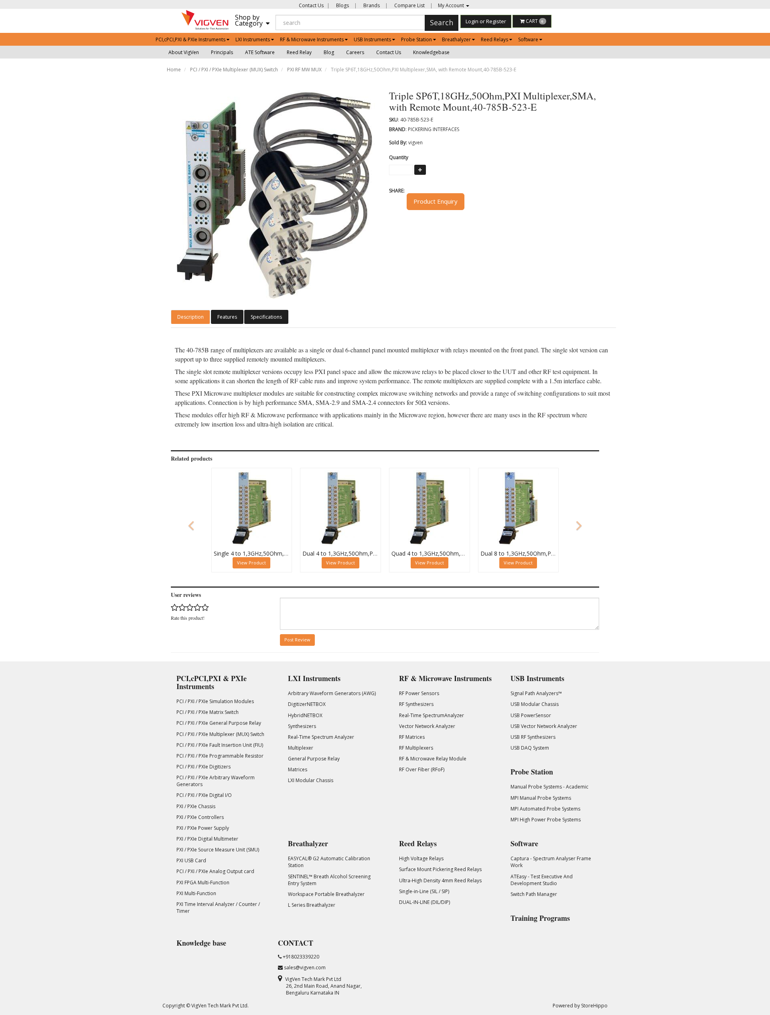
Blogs (342, 5)
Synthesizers (302, 726)
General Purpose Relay (314, 758)
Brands (371, 5)
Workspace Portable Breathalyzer (326, 894)
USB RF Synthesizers (533, 737)
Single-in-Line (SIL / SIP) (424, 891)
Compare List (409, 5)
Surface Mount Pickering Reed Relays (440, 869)
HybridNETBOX (305, 715)
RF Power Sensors (419, 693)
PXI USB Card (191, 860)
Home (174, 69)
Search (441, 22)
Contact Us (311, 5)
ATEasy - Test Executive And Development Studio (542, 880)
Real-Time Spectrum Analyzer (321, 737)
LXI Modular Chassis (310, 780)
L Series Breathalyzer (311, 905)
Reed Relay (299, 52)
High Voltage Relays (421, 858)
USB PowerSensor (531, 715)
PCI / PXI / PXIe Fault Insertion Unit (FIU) (219, 745)
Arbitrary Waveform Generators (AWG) (332, 693)
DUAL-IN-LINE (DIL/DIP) (424, 902)
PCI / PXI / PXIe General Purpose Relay (218, 723)
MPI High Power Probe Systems (546, 819)
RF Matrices (412, 737)
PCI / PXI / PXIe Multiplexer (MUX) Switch (234, 69)
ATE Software (260, 52)
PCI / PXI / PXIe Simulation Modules (215, 701)
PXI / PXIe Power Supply (202, 828)
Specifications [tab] (266, 316)
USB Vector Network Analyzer (544, 726)
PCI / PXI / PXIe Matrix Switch (207, 712)
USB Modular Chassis (535, 704)
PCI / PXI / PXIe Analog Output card (215, 871)
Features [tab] (227, 316)
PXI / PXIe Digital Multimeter (207, 838)
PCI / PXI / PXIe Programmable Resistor (219, 755)
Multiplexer (300, 747)
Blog (329, 52)
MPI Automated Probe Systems (545, 808)
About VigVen (183, 52)
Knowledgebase (431, 52)
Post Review (297, 640)
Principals (222, 52)
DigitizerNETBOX (307, 704)
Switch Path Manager (534, 894)
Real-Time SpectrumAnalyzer (431, 715)
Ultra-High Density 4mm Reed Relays (440, 880)
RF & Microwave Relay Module (432, 758)
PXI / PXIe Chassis (195, 806)
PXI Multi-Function (196, 893)
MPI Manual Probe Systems (541, 798)
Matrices (297, 769)
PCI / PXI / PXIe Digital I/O (204, 795)
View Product (251, 563)
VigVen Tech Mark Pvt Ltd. (220, 1005)
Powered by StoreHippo (580, 1005)
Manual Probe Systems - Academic (549, 786)
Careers (355, 52)
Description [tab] (190, 316)
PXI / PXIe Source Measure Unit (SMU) (217, 849)
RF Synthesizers (416, 704)
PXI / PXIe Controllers (200, 817)
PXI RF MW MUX (304, 69)
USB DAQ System (530, 747)
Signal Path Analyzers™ (536, 693)
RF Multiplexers (416, 747)
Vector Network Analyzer (427, 726)
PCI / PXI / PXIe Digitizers (203, 766)
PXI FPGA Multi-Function (202, 882)
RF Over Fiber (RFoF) (421, 769)
